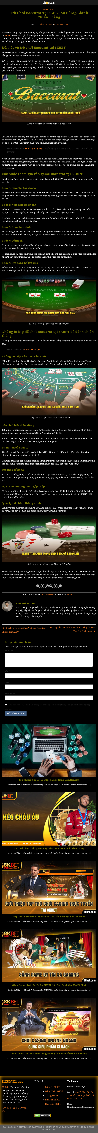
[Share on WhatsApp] (38, 586)
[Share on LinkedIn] (60, 586)
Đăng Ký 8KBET (52, 1087)
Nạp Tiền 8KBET (53, 1104)
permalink (71, 594)
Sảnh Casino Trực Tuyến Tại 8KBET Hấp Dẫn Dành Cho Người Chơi (49, 985)
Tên (7, 671)
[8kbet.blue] (49, 2)
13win (5, 1111)
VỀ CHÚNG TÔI (49, 1130)
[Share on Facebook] (42, 586)
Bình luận (10, 651)
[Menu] (3, 3)
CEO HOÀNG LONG (61, 24)
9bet (18, 1108)
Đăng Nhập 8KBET (54, 1091)
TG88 (23, 1108)
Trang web (10, 694)
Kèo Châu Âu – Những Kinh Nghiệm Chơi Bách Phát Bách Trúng (49, 848)
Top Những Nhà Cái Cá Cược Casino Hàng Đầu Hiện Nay (49, 780)
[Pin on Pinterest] (55, 586)
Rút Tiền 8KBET (52, 1100)
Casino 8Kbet (32, 349)
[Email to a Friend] (51, 586)
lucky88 (11, 1108)
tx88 (4, 1108)
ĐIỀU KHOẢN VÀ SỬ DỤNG (32, 1127)
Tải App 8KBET (52, 1095)
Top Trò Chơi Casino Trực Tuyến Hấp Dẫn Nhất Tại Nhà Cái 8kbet (49, 917)
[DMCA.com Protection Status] (42, 1115)
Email (8, 682)
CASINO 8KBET (49, 9)
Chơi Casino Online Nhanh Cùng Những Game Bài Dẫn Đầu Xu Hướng (49, 1053)
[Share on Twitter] (47, 586)
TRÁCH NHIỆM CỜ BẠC (83, 1127)
